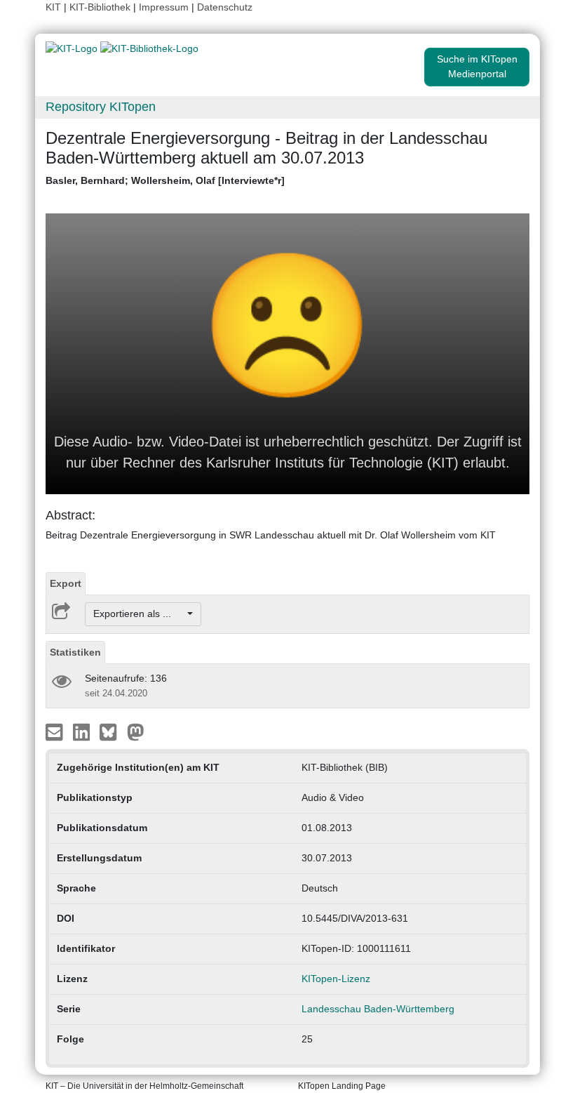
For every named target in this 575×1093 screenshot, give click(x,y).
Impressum (164, 7)
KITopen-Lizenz (336, 978)
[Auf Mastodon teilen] (135, 730)
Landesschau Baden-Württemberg (378, 1008)
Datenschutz (224, 7)
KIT (53, 7)
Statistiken (75, 652)
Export (65, 583)
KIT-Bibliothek (101, 7)
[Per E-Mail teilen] (56, 730)
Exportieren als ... (139, 613)
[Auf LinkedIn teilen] (83, 730)
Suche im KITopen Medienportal (477, 66)
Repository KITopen (101, 107)
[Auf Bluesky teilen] (112, 730)
